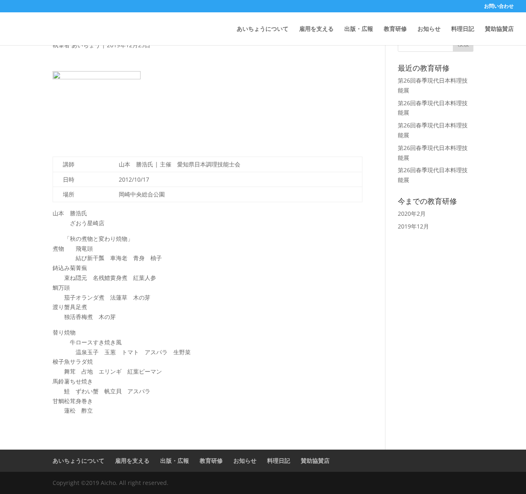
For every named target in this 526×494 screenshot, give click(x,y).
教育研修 (395, 29)
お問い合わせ (499, 6)
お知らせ (429, 29)
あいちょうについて (262, 29)
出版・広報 (358, 29)
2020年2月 (412, 213)
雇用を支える (316, 29)
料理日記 (462, 29)
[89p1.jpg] (97, 102)
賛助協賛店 (499, 29)
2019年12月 (413, 226)
